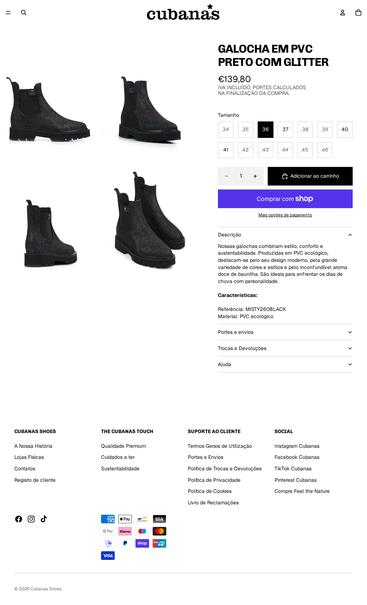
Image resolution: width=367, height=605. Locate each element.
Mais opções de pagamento (285, 214)
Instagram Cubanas (297, 446)
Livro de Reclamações (213, 502)
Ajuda (224, 364)
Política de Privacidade (214, 479)
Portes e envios (235, 332)
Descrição (229, 234)
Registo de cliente (35, 479)
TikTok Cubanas (293, 468)
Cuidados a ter (118, 457)
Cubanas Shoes (46, 589)
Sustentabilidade (120, 468)
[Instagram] (31, 519)
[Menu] (8, 12)
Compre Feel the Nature (302, 491)
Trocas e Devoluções (242, 348)
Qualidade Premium (123, 446)
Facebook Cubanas (297, 457)
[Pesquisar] (24, 12)
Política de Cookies (210, 491)
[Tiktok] (43, 519)
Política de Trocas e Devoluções (225, 468)
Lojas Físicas (29, 457)
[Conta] (343, 12)
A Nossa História (33, 446)
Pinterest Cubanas (295, 479)
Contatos (24, 468)
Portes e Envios (205, 457)
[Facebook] (18, 519)
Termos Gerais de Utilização (220, 446)
